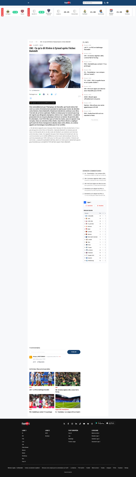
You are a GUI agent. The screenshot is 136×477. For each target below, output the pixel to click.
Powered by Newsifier (68, 472)
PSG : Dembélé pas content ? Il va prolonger (95, 65)
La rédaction (73, 468)
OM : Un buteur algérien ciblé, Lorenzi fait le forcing (94, 57)
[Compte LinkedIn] (76, 424)
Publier (73, 352)
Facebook (120, 468)
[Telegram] (51, 94)
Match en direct (95, 468)
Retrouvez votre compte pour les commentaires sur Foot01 (55, 468)
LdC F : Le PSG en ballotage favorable (93, 48)
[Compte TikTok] (80, 424)
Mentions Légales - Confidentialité (15, 468)
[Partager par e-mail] (30, 98)
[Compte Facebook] (68, 424)
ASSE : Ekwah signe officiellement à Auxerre (92, 98)
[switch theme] (105, 3)
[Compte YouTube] (84, 424)
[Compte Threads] (92, 424)
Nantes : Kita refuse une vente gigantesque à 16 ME (94, 106)
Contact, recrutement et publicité (32, 468)
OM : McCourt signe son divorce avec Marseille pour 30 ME (94, 90)
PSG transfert (81, 468)
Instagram (109, 468)
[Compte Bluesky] (88, 424)
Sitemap (126, 468)
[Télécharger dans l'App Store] (110, 423)
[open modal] (107, 3)
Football (88, 468)
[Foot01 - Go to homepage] (26, 424)
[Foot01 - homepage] (68, 2)
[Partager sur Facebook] (43, 94)
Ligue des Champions (62, 409)
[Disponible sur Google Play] (100, 423)
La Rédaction (35, 90)
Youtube (103, 468)
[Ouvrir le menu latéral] (28, 3)
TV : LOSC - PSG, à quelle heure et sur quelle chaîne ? (94, 81)
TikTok (114, 468)
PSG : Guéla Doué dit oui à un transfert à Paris (93, 114)
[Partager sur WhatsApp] (39, 94)
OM (30, 45)
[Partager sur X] (47, 94)
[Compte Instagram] (72, 424)
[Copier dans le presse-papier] (55, 94)
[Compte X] (64, 424)
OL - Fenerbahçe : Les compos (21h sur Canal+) (94, 73)
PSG (30, 387)
